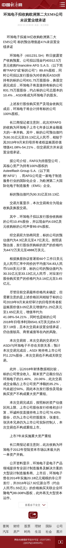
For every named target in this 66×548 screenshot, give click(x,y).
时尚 (27, 531)
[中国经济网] (12, 4)
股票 (27, 526)
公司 (59, 526)
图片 (59, 531)
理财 (38, 526)
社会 (49, 531)
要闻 (6, 526)
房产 (16, 531)
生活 (38, 531)
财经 (16, 526)
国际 (49, 526)
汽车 (6, 531)
